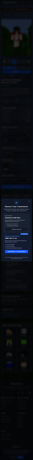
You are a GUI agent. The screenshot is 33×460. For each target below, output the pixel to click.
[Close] (29, 201)
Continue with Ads (16, 229)
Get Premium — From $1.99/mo (16, 251)
